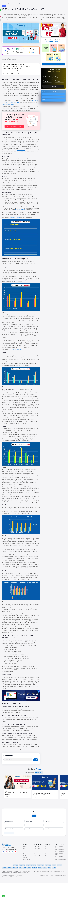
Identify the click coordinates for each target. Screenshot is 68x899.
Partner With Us (26, 859)
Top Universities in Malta (60, 859)
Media (24, 850)
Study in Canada (37, 850)
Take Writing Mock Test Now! (13, 126)
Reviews (20, 876)
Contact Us (25, 852)
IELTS (4, 5)
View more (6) (8, 832)
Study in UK (36, 846)
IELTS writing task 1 (20, 209)
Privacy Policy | (42, 875)
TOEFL (46, 852)
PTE (45, 848)
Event (24, 848)
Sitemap (25, 857)
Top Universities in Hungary (59, 857)
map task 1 (5, 102)
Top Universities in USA (60, 849)
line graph (35, 100)
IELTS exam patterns (8, 104)
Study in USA (37, 848)
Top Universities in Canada (59, 847)
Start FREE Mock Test (53, 64)
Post (36, 759)
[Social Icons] (3, 852)
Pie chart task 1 (15, 102)
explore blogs (38, 772)
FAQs (24, 855)
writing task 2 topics (14, 217)
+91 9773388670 (10, 847)
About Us (25, 846)
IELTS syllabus (21, 150)
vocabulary (23, 168)
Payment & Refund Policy (60, 875)
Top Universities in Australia (59, 854)
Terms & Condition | (50, 875)
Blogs (24, 853)
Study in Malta (37, 855)
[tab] (34, 816)
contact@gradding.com (11, 849)
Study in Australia (38, 852)
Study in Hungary (38, 853)
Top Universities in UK (60, 851)
